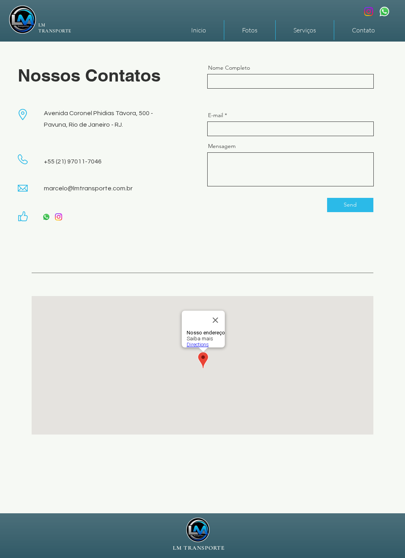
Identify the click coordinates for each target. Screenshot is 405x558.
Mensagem (222, 146)
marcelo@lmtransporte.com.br (88, 188)
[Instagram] (369, 11)
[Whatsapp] (384, 11)
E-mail (215, 115)
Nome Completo (229, 67)
